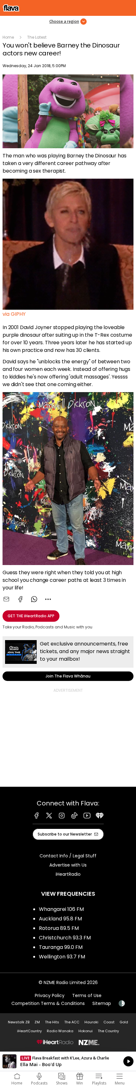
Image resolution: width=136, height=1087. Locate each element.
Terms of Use (87, 995)
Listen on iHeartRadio (68, 1061)
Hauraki (91, 1022)
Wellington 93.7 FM (62, 956)
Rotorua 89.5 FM (59, 928)
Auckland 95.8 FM (60, 918)
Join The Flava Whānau (68, 658)
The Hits (52, 1022)
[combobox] (48, 599)
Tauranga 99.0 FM (61, 947)
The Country (108, 1030)
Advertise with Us (68, 865)
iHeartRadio (68, 874)
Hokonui (85, 1030)
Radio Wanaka (60, 1030)
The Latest (36, 37)
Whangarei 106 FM (61, 909)
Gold (124, 1022)
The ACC (71, 1022)
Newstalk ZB (18, 1022)
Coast (108, 1022)
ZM (37, 1022)
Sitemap (101, 1003)
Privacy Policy (50, 995)
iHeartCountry (29, 1030)
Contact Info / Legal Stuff (68, 856)
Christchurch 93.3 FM (65, 937)
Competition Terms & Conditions (48, 1003)
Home (8, 37)
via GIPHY (14, 314)
